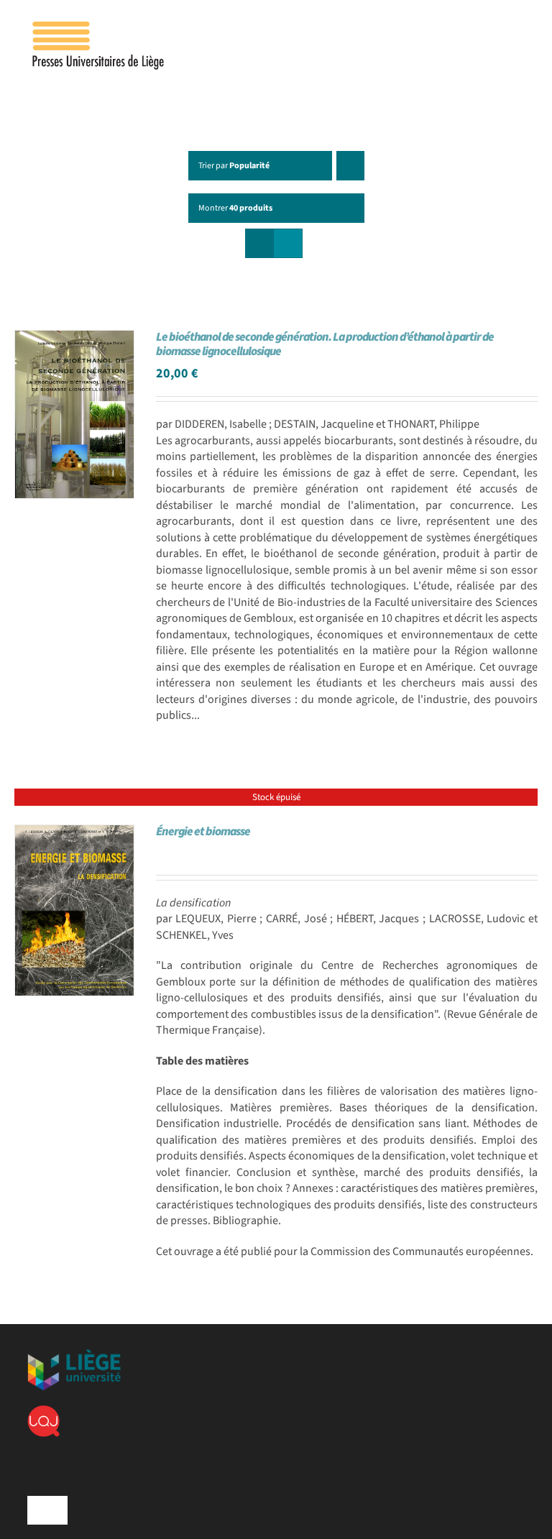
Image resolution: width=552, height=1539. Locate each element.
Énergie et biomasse (203, 831)
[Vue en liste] (288, 243)
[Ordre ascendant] (350, 165)
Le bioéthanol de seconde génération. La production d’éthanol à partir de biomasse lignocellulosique (325, 344)
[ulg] (74, 1355)
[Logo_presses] (99, 27)
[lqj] (43, 1411)
